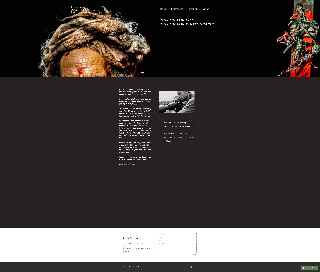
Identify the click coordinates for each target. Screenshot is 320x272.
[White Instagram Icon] (191, 267)
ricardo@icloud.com (143, 249)
